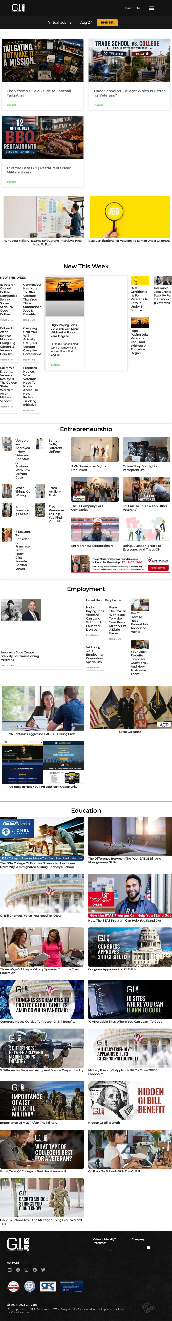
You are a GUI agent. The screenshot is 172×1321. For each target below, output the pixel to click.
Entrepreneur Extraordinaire (92, 546)
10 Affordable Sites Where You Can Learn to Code (125, 1021)
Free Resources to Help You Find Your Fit (56, 514)
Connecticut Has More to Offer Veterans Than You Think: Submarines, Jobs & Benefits (32, 299)
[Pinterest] (35, 1270)
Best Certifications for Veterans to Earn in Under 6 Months (129, 241)
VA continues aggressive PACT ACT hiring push (42, 734)
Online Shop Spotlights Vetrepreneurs (140, 468)
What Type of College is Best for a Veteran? (33, 1171)
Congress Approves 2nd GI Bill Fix (113, 969)
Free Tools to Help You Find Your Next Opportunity (42, 787)
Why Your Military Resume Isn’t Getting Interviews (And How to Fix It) (42, 242)
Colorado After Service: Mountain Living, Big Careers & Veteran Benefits (7, 341)
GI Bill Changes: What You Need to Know (30, 916)
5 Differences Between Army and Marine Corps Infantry (41, 1070)
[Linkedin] (9, 1270)
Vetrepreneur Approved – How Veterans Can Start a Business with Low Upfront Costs (23, 459)
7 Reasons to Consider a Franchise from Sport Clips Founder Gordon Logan (23, 550)
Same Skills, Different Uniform (55, 446)
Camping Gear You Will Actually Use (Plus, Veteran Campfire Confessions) (32, 341)
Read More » (12, 105)
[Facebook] (18, 1270)
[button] (151, 8)
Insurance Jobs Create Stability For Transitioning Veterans (162, 295)
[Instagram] (26, 1270)
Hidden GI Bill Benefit (104, 1123)
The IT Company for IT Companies (88, 508)
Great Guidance (130, 732)
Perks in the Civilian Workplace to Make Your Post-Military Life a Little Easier (117, 620)
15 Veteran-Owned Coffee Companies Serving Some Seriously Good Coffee (8, 299)
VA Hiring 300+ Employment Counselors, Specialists (95, 654)
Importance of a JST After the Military (28, 1123)
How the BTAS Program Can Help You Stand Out (124, 920)
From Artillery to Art (54, 491)
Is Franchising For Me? (23, 510)
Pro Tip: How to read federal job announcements (139, 622)
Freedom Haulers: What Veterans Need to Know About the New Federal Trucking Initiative (31, 386)
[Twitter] (43, 1270)
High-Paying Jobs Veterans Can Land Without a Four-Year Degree (65, 330)
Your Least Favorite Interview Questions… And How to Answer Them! (139, 663)
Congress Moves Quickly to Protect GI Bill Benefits (37, 1021)
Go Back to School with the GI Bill (114, 1171)
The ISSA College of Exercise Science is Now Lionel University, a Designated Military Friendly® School (37, 865)
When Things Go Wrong (22, 491)
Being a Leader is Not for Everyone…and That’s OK (142, 547)
